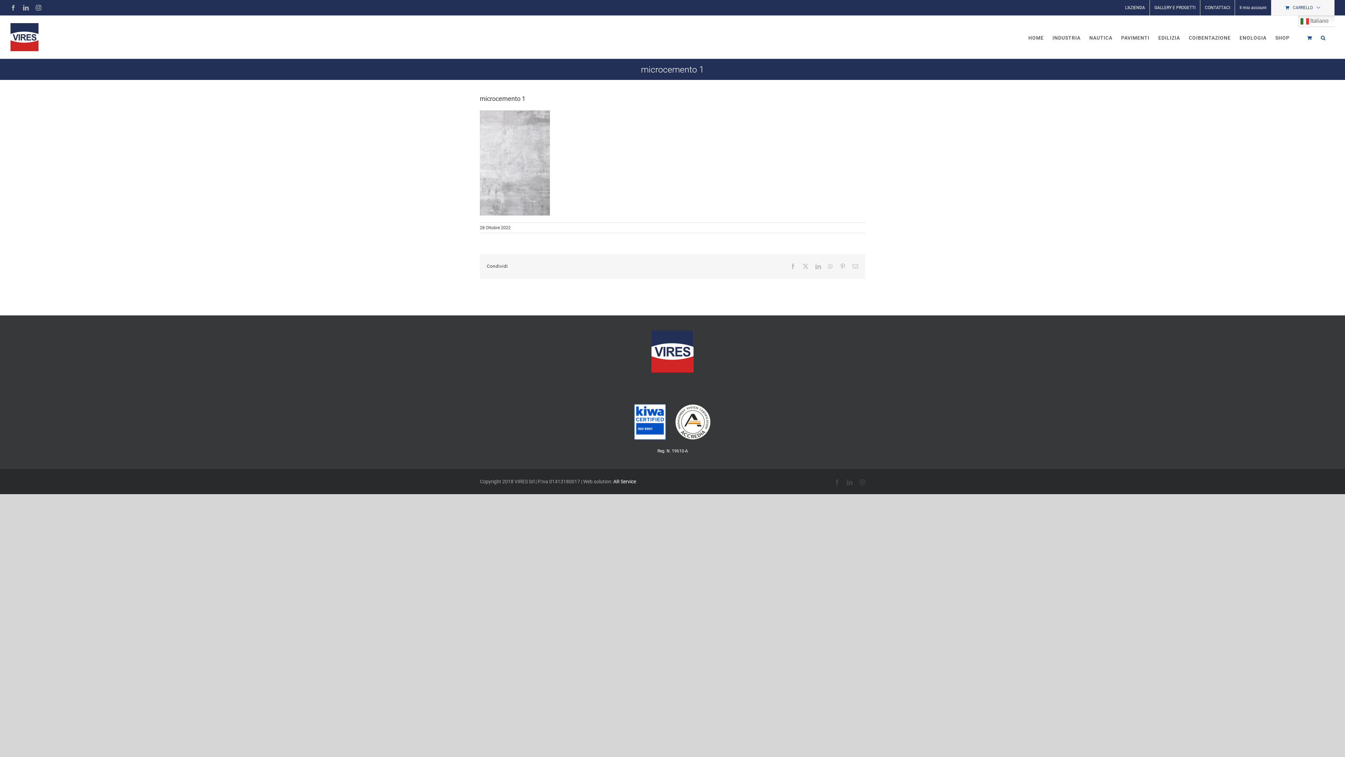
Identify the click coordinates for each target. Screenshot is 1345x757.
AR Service (624, 481)
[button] (1323, 37)
